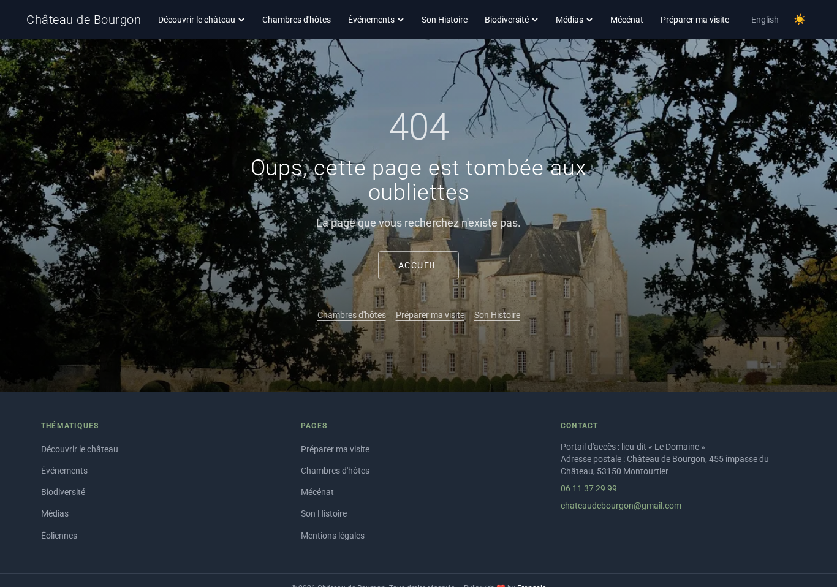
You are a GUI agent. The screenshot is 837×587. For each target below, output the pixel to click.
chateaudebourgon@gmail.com (621, 505)
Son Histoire (445, 20)
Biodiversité (507, 20)
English (765, 20)
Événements (371, 20)
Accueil (418, 265)
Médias (569, 20)
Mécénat (626, 20)
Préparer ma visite (695, 20)
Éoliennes (59, 535)
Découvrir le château (196, 20)
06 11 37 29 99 (589, 488)
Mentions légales (333, 535)
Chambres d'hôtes (296, 20)
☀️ (799, 19)
